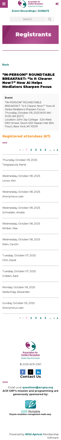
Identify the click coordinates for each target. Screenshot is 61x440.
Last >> (57, 150)
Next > (54, 150)
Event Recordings (24, 10)
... (50, 149)
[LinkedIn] (38, 372)
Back (5, 64)
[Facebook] (22, 372)
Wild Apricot (33, 434)
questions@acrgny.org (37, 387)
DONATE (43, 10)
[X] (30, 372)
